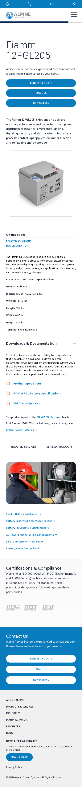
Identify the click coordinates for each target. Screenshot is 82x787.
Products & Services (20, 707)
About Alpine (15, 700)
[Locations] (17, 4)
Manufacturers (17, 720)
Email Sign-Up (19, 757)
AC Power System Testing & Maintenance (30, 535)
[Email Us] (61, 4)
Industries (13, 713)
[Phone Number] (39, 3)
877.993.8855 (41, 103)
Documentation (17, 246)
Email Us (41, 93)
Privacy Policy (14, 767)
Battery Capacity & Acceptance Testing (29, 521)
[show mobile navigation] (73, 15)
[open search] (74, 3)
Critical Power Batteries (20, 430)
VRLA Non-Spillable (26, 403)
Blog (9, 733)
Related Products (58, 447)
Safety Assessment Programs (23, 542)
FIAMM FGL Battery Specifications (37, 393)
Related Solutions (18, 241)
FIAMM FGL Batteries (49, 417)
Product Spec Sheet (27, 383)
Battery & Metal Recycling (21, 548)
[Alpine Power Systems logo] (18, 15)
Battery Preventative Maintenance (26, 528)
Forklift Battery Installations (22, 514)
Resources (13, 726)
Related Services (23, 447)
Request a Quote (41, 83)
